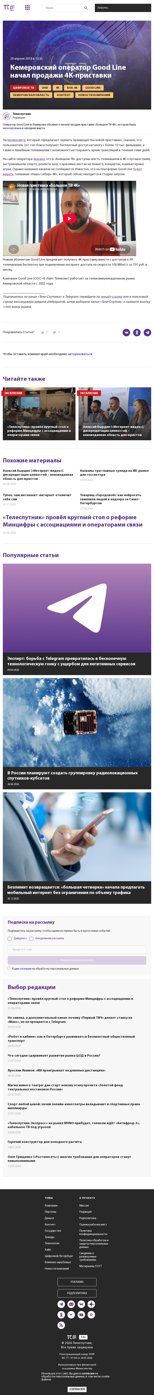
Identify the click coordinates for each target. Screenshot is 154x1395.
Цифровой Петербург (59, 1256)
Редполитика (87, 1218)
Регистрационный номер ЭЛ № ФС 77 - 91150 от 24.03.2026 (77, 1356)
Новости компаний (57, 1268)
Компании (51, 1205)
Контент (50, 1224)
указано (39, 159)
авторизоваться (80, 354)
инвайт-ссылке (111, 297)
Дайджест (20, 938)
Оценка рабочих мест (93, 1224)
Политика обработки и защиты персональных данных (94, 1244)
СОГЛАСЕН (77, 1389)
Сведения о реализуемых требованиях (87, 1256)
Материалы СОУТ (90, 1266)
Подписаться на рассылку (77, 960)
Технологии (52, 1243)
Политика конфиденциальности (93, 1232)
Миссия (84, 1205)
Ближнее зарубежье (58, 1262)
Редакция (85, 1211)
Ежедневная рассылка (49, 938)
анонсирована (12, 128)
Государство (53, 1230)
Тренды (49, 1237)
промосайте (16, 140)
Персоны (50, 1211)
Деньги (49, 1218)
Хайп (48, 1249)
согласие (25, 968)
